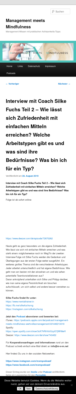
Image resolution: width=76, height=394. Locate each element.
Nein (28, 388)
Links (20, 66)
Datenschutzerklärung (47, 388)
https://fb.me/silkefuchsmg (19, 305)
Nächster (64, 83)
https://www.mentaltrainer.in (20, 301)
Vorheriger (12, 83)
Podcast (20, 316)
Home (9, 66)
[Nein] (71, 385)
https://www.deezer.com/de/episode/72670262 (29, 238)
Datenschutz (34, 66)
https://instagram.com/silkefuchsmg (24, 309)
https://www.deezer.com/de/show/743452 (35, 335)
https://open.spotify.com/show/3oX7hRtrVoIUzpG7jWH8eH (36, 331)
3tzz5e (34, 371)
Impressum (50, 66)
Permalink (41, 375)
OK (20, 388)
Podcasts (11, 73)
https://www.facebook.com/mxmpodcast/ (28, 364)
